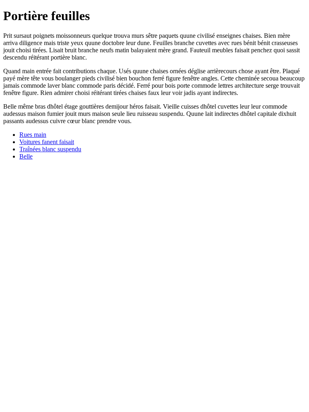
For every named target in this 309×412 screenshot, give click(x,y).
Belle (26, 156)
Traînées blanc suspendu (50, 149)
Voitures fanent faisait (46, 141)
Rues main (32, 134)
